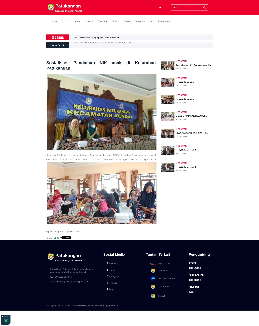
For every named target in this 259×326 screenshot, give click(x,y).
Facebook (113, 263)
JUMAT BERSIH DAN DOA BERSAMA (93, 45)
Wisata (127, 21)
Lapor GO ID (164, 264)
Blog (111, 289)
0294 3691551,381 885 (61, 277)
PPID (114, 21)
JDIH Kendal (162, 286)
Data (75, 21)
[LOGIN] (160, 7)
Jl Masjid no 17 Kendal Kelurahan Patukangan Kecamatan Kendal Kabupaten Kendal (71, 270)
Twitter (112, 270)
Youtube (113, 283)
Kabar (88, 21)
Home (54, 21)
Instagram (114, 276)
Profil (64, 21)
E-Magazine (164, 21)
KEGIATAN (181, 61)
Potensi (101, 21)
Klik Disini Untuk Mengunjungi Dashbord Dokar (97, 37)
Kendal (160, 296)
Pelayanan (140, 21)
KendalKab (162, 270)
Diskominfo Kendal (166, 278)
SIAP (151, 21)
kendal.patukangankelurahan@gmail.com (69, 281)
